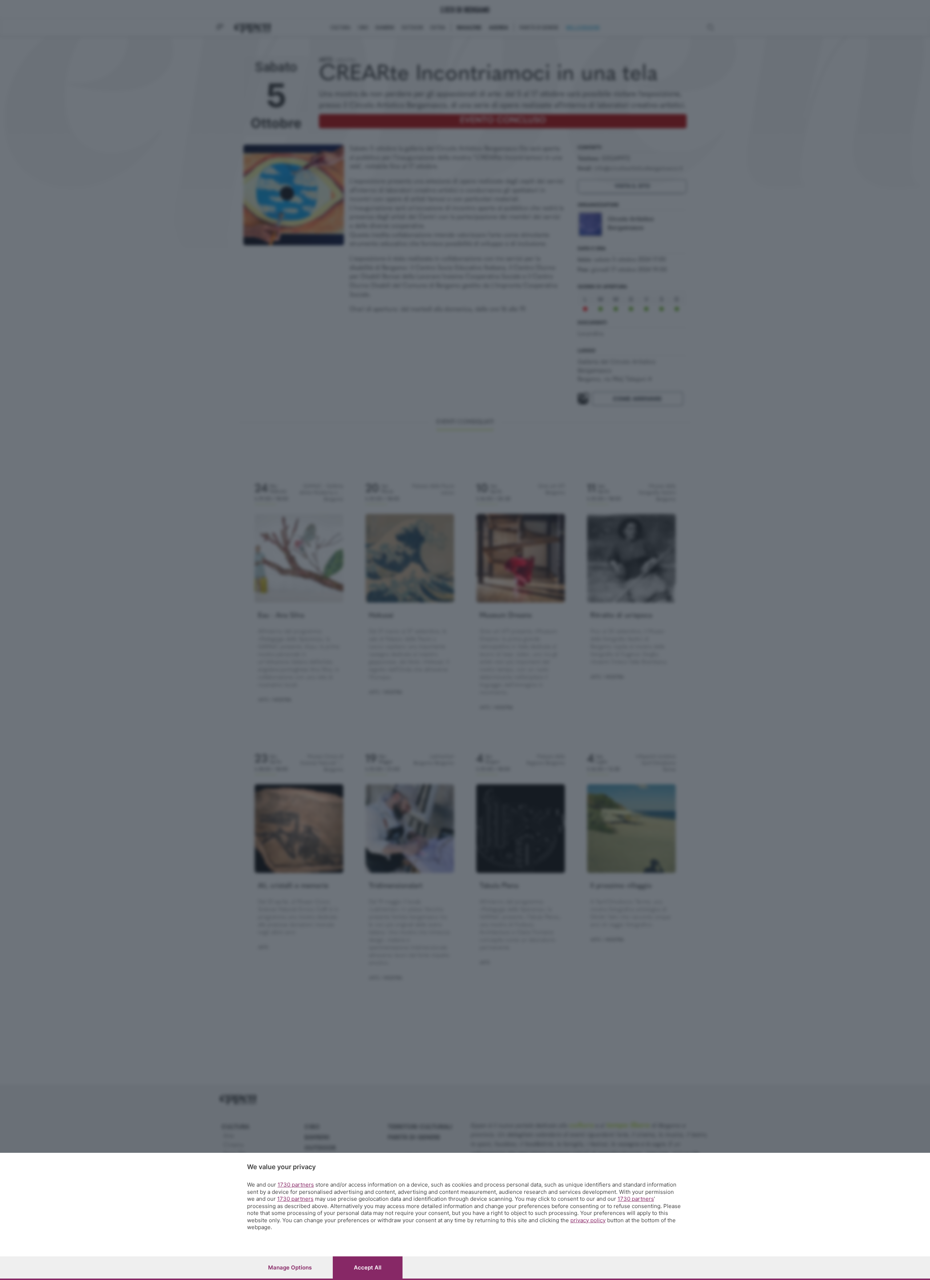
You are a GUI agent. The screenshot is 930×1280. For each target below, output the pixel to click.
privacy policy (588, 1220)
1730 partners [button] (296, 1184)
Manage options (290, 1267)
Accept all (367, 1267)
